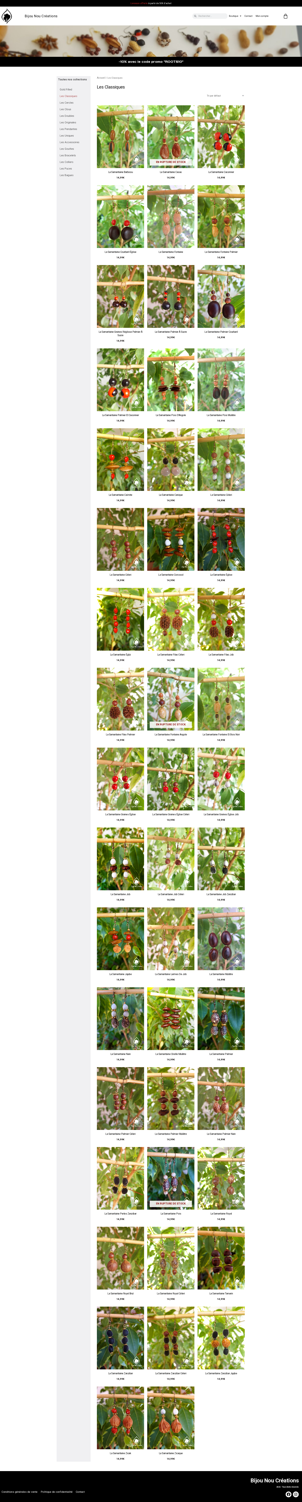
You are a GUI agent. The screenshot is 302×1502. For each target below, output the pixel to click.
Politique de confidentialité (57, 1491)
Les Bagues (66, 175)
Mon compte (262, 16)
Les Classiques (68, 96)
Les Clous (65, 109)
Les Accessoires (69, 142)
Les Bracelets (68, 155)
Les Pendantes (68, 129)
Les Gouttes (67, 148)
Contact (248, 16)
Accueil (101, 77)
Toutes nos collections (72, 79)
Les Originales (68, 122)
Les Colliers (66, 162)
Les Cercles (67, 102)
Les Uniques (67, 135)
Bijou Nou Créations (41, 16)
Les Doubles (67, 115)
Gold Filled (66, 89)
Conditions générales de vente (20, 1491)
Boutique (233, 16)
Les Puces (66, 168)
